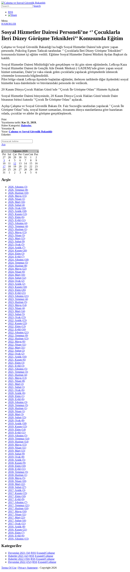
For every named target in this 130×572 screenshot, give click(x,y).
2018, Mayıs (16, 478)
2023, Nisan (16, 308)
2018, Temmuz (18, 472)
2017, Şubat (17, 520)
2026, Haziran (18, 192)
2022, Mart (16, 347)
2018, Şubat (17, 487)
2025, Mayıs (17, 232)
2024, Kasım (17, 250)
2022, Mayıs (16, 341)
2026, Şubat (16, 205)
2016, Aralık (16, 526)
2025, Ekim (16, 217)
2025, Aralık (17, 211)
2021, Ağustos (17, 368)
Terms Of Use (8, 567)
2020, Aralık (16, 393)
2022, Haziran (18, 338)
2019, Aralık (17, 423)
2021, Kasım (17, 359)
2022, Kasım (17, 323)
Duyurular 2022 (20, 562)
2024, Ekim (16, 253)
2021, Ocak (16, 390)
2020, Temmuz (18, 405)
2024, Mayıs (17, 268)
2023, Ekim (17, 290)
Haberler (26, 125)
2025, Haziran (17, 229)
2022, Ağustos (18, 332)
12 (14, 163)
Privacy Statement (28, 567)
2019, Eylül (17, 432)
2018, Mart (16, 484)
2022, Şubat (16, 350)
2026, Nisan (16, 199)
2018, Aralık (16, 459)
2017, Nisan (17, 514)
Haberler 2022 (19, 559)
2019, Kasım (17, 426)
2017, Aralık (16, 490)
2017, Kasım (17, 493)
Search (37, 6)
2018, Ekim (17, 465)
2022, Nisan (17, 344)
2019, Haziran (18, 441)
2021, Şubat (16, 387)
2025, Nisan (16, 235)
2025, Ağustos (17, 223)
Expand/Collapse (46, 552)
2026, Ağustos (17, 186)
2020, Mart (16, 414)
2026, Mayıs (17, 195)
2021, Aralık (17, 356)
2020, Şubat (17, 417)
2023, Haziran (17, 302)
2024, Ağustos (18, 259)
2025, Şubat (16, 241)
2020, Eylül (16, 399)
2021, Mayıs (17, 378)
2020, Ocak (16, 420)
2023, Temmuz (18, 299)
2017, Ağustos (17, 502)
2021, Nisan (16, 381)
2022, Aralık (17, 320)
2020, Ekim (16, 396)
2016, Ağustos (18, 538)
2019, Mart (16, 450)
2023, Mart (16, 311)
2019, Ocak (16, 456)
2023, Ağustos (18, 296)
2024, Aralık (16, 247)
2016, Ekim (16, 532)
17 (4, 166)
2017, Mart (16, 517)
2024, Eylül (16, 256)
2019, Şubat (16, 453)
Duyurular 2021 (19, 552)
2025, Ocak (16, 244)
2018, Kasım (17, 462)
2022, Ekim (17, 326)
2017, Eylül (16, 499)
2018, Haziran (17, 475)
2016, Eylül (16, 535)
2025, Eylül (17, 220)
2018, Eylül (17, 469)
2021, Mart (16, 384)
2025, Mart (16, 238)
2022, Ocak (16, 353)
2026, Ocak (17, 208)
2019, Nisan (17, 447)
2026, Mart (16, 202)
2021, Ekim (16, 362)
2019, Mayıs (17, 444)
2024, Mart (16, 274)
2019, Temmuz (18, 438)
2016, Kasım (17, 529)
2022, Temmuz (18, 335)
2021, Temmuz (18, 371)
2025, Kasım (17, 214)
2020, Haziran (17, 408)
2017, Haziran (18, 508)
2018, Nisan (17, 481)
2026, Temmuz (18, 189)
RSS (10, 12)
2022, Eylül (17, 329)
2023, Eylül (17, 293)
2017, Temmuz (18, 505)
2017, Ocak (17, 523)
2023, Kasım (17, 286)
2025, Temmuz (18, 226)
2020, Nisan (16, 411)
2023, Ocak (17, 317)
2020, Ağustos (17, 402)
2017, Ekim (17, 496)
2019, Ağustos (17, 435)
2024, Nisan (16, 271)
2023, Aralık (16, 283)
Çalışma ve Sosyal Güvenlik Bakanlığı (30, 131)
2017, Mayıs (17, 511)
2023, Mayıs (17, 305)
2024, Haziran (17, 265)
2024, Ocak (16, 280)
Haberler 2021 (18, 555)
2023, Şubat (16, 314)
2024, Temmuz (18, 262)
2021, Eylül (16, 365)
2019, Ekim (17, 429)
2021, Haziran (17, 374)
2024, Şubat (17, 277)
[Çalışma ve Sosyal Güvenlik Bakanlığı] (23, 2)
